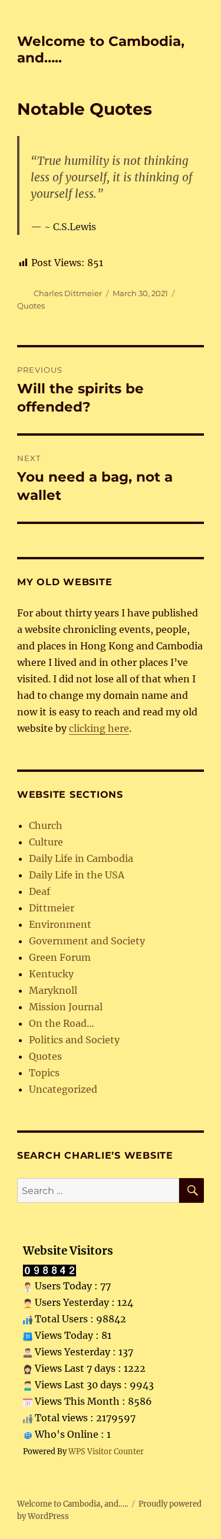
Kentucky (51, 974)
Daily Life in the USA (76, 875)
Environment (60, 924)
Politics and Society (74, 1040)
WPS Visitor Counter (106, 1451)
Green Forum (60, 957)
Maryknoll (53, 990)
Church (45, 825)
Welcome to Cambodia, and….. (72, 1504)
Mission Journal (66, 1007)
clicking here (99, 728)
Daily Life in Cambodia (81, 858)
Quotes (31, 305)
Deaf (39, 891)
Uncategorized (63, 1089)
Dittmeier (51, 908)
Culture (46, 842)
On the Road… (61, 1023)
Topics (44, 1073)
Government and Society (87, 941)
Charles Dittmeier (68, 293)
